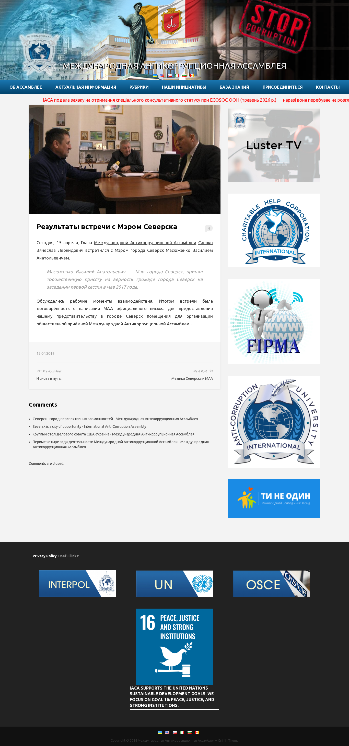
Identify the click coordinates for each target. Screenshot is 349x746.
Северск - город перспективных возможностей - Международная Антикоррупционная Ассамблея (115, 419)
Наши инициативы (184, 87)
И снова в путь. (49, 378)
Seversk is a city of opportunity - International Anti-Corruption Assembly (89, 426)
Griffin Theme (228, 740)
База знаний (234, 87)
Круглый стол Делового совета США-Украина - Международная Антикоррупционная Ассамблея (113, 434)
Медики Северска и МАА (192, 378)
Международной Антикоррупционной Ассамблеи (145, 242)
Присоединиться (283, 87)
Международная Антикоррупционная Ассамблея (174, 65)
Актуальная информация (85, 87)
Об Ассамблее (25, 87)
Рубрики (139, 87)
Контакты (328, 87)
